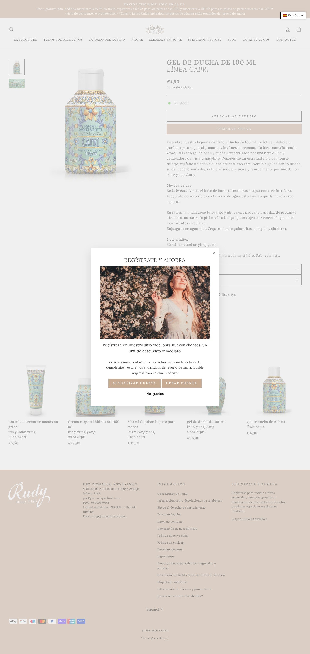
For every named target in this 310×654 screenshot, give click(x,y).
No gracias (155, 394)
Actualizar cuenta (134, 383)
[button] (293, 15)
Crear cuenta (181, 383)
